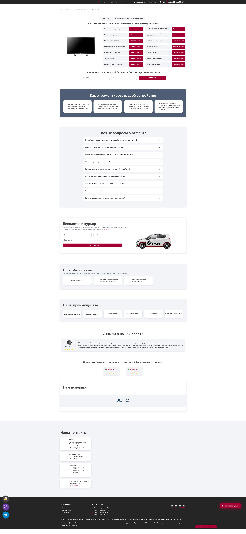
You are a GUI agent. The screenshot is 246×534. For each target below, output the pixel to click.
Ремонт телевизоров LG (81, 9)
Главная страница (66, 9)
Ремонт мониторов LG (101, 514)
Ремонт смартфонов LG (101, 508)
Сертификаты (66, 510)
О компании (138, 2)
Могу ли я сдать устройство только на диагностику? (104, 147)
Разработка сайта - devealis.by (206, 527)
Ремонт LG (152, 2)
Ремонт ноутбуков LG (101, 512)
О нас (64, 508)
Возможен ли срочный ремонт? (97, 191)
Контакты (179, 2)
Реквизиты (65, 512)
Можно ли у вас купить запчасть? (97, 162)
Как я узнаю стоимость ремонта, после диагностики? (105, 198)
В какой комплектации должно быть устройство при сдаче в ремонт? (111, 140)
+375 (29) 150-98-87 (78, 470)
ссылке (106, 229)
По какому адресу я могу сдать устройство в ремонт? (105, 176)
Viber (73, 474)
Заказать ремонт (136, 29)
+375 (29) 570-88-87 (78, 468)
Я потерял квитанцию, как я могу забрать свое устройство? (107, 183)
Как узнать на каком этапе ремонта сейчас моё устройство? (107, 169)
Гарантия (170, 2)
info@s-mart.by (73, 485)
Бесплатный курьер (230, 506)
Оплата (162, 2)
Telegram (75, 472)
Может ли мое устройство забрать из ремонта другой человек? (109, 154)
